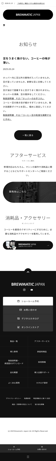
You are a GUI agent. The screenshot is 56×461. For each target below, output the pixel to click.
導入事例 (14, 351)
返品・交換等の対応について (22, 404)
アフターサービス (42, 341)
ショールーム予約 (14, 449)
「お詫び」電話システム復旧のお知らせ (31, 3)
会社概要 (14, 372)
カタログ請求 (42, 382)
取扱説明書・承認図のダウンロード (13, 362)
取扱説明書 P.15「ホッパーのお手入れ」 (24, 98)
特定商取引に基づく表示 (41, 398)
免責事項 (27, 398)
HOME (4, 25)
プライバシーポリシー (13, 398)
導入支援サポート (42, 372)
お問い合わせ (42, 449)
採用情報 (42, 362)
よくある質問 (14, 382)
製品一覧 (14, 341)
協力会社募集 (39, 404)
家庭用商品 (42, 351)
